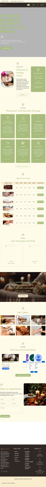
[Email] (40, 459)
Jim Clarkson (26, 362)
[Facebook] (40, 1)
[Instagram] (42, 1)
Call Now (40, 454)
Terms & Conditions (11, 483)
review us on (5, 368)
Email (40, 461)
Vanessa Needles (38, 362)
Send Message (5, 416)
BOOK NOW (40, 187)
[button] (0, 254)
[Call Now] (40, 452)
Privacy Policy (4, 483)
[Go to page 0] (32, 372)
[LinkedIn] (45, 1)
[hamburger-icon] (28, 5)
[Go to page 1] (35, 372)
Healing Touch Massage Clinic (8, 362)
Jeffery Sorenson (32, 362)
